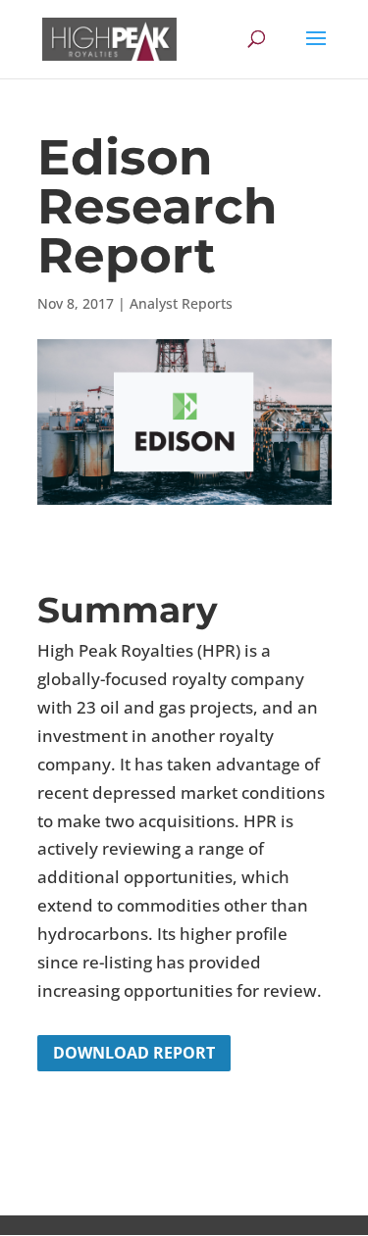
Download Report (134, 1052)
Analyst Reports (181, 303)
